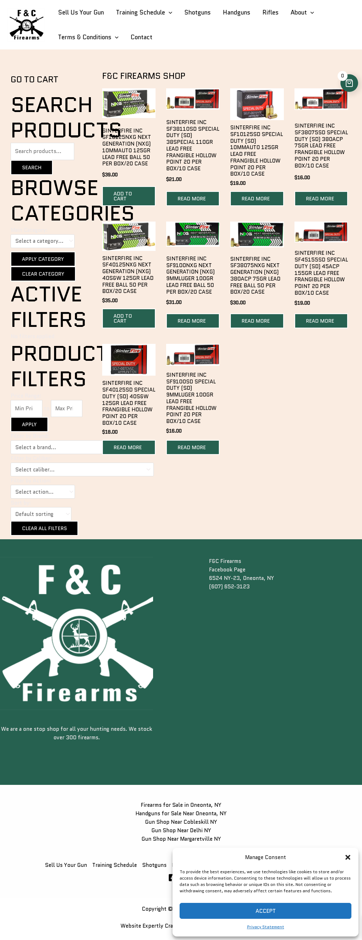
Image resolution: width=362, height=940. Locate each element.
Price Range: (26, 396)
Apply (29, 424)
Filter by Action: (31, 480)
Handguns (236, 12)
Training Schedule (140, 12)
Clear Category (43, 273)
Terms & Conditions (84, 37)
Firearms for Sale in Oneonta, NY (181, 805)
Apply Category (43, 259)
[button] (347, 857)
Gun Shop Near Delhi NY (181, 830)
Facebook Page (227, 570)
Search (31, 167)
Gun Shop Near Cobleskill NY (181, 822)
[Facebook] (172, 878)
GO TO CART (34, 79)
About (299, 12)
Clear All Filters (44, 528)
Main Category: (29, 230)
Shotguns (197, 12)
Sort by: (21, 503)
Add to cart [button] (122, 196)
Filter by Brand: (30, 436)
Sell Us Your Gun (81, 12)
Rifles (270, 12)
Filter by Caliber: (31, 458)
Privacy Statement (265, 927)
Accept (266, 911)
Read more (191, 198)
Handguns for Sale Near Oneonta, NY (181, 813)
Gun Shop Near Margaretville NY (181, 839)
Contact (141, 37)
